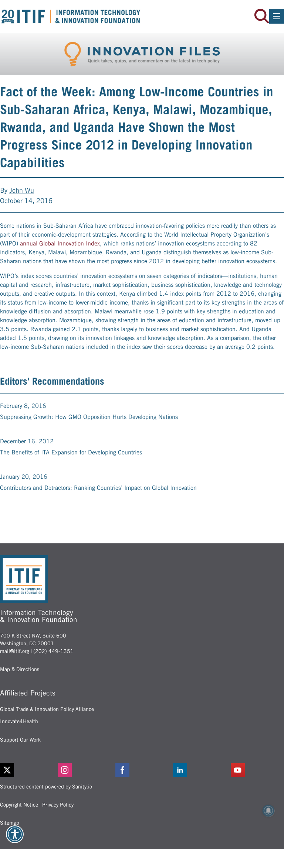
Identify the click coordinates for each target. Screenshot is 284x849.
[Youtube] (257, 770)
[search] (261, 16)
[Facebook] (142, 770)
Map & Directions (19, 669)
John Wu (21, 190)
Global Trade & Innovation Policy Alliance (47, 709)
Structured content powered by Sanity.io (46, 786)
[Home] (71, 16)
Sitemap (9, 822)
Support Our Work (20, 739)
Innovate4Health (19, 721)
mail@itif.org (14, 651)
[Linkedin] (199, 770)
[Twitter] (7, 770)
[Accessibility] (15, 834)
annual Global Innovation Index (60, 243)
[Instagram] (84, 770)
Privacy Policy (58, 804)
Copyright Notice (19, 804)
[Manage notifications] (268, 811)
